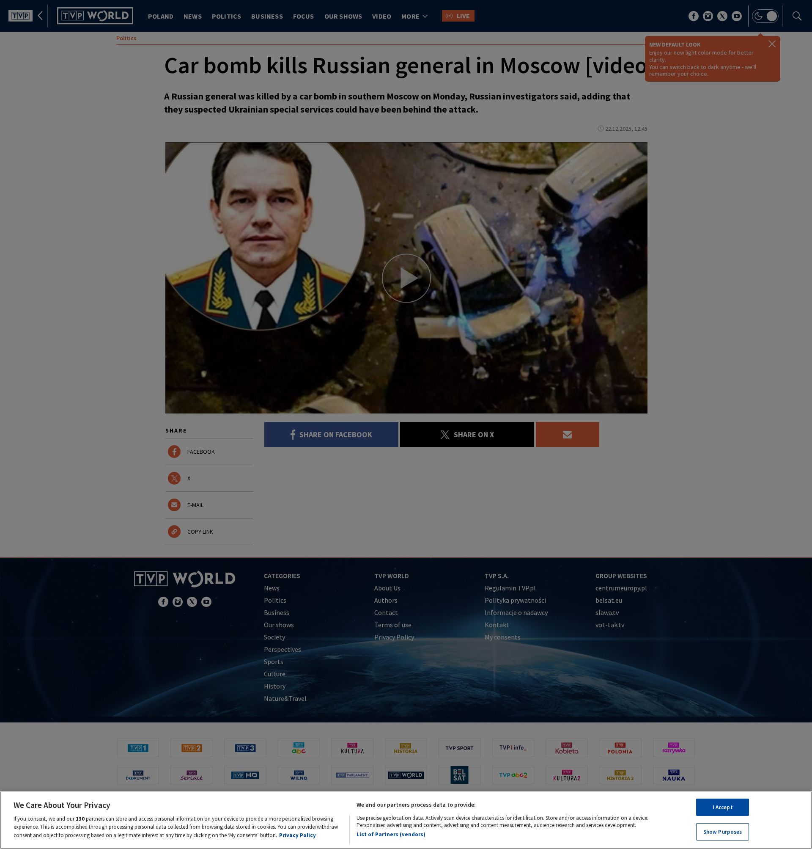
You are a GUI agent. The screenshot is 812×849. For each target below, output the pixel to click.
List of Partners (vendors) (391, 834)
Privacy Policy (297, 834)
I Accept (723, 807)
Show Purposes (722, 831)
